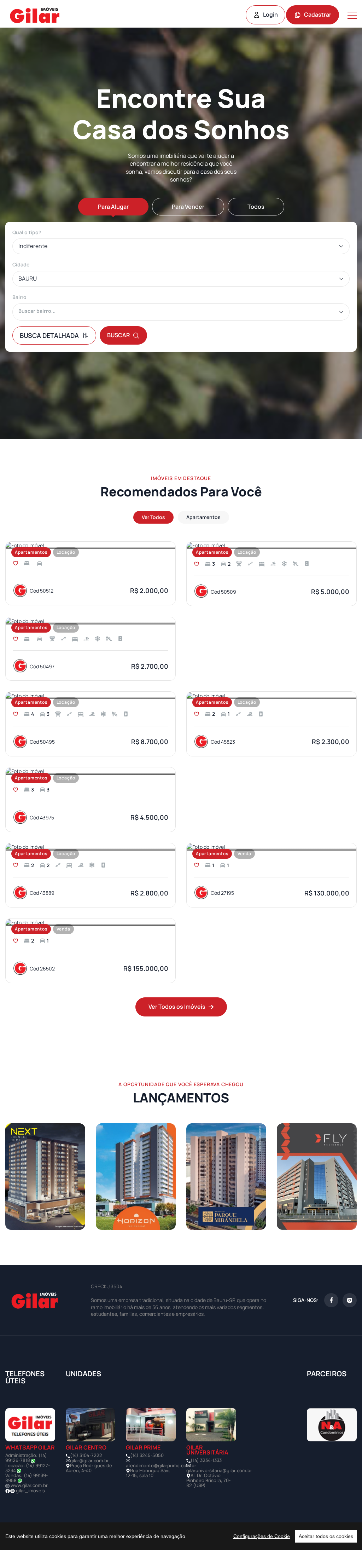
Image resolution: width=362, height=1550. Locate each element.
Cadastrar (317, 14)
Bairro (19, 297)
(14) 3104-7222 (86, 1455)
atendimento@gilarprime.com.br (161, 1465)
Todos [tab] (255, 207)
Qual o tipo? (26, 232)
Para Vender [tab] (188, 207)
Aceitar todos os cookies (326, 1536)
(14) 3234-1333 (206, 1460)
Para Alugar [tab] (113, 207)
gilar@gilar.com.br (89, 1460)
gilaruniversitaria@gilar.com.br (219, 1470)
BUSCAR (118, 335)
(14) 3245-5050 (147, 1455)
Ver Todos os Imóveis (176, 1006)
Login (270, 14)
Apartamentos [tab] (203, 517)
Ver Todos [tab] (153, 517)
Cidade (20, 264)
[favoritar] (15, 563)
